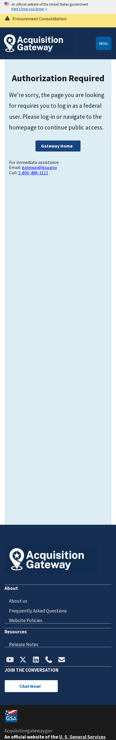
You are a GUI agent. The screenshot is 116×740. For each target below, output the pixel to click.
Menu (103, 43)
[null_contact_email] (61, 660)
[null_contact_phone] (48, 660)
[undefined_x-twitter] (22, 660)
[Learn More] (58, 20)
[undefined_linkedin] (35, 660)
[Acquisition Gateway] (37, 53)
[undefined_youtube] (10, 660)
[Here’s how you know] (58, 7)
